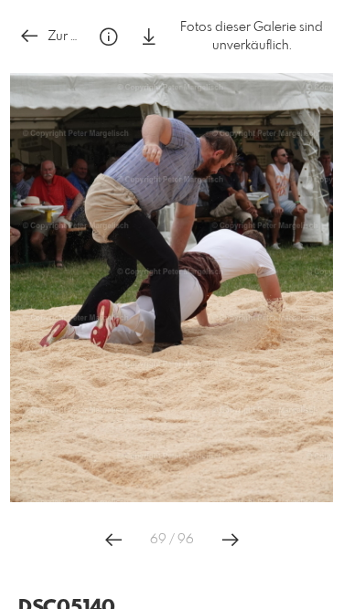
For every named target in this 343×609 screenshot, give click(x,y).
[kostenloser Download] (149, 37)
